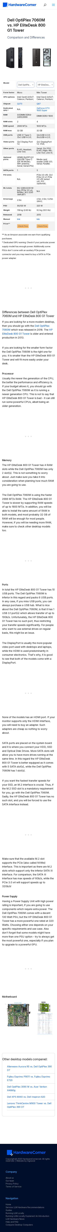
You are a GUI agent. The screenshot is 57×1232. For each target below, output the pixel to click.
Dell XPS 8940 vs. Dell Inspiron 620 (26, 1096)
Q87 (39, 104)
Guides (9, 1210)
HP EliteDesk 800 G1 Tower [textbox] (46, 85)
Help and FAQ (12, 1222)
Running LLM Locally (15, 1213)
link (18, 219)
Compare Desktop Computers (19, 1225)
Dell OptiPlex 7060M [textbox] (26, 85)
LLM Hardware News (15, 1219)
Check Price (23, 226)
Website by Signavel (25, 1161)
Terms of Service (13, 1186)
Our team (10, 1181)
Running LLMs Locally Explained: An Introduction (27, 1216)
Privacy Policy (12, 1183)
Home (8, 1204)
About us (10, 1178)
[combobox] (25, 84)
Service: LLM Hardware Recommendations (25, 1207)
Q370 (19, 104)
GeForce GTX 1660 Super (43, 109)
